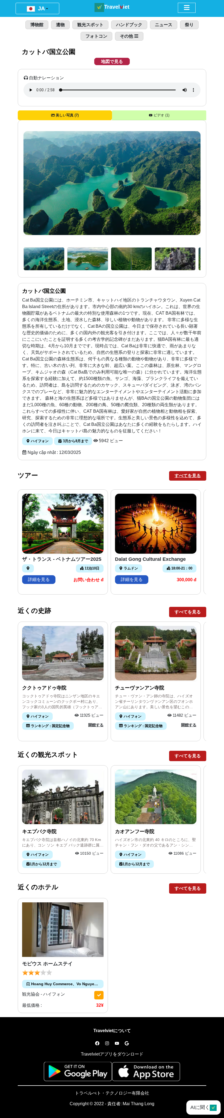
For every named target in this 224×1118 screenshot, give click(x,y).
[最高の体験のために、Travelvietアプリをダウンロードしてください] (78, 1073)
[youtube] (117, 1043)
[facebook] (97, 1043)
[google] (127, 1043)
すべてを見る (188, 475)
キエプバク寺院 (39, 831)
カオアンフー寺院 (134, 831)
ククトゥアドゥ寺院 (44, 688)
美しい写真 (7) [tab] (67, 115)
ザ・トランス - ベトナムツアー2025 (61, 559)
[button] (43, 258)
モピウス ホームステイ (47, 963)
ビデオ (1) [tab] (160, 115)
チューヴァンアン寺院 (139, 688)
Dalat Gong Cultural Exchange (150, 559)
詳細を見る (39, 579)
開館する (96, 725)
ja (40, 8)
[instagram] (107, 1043)
